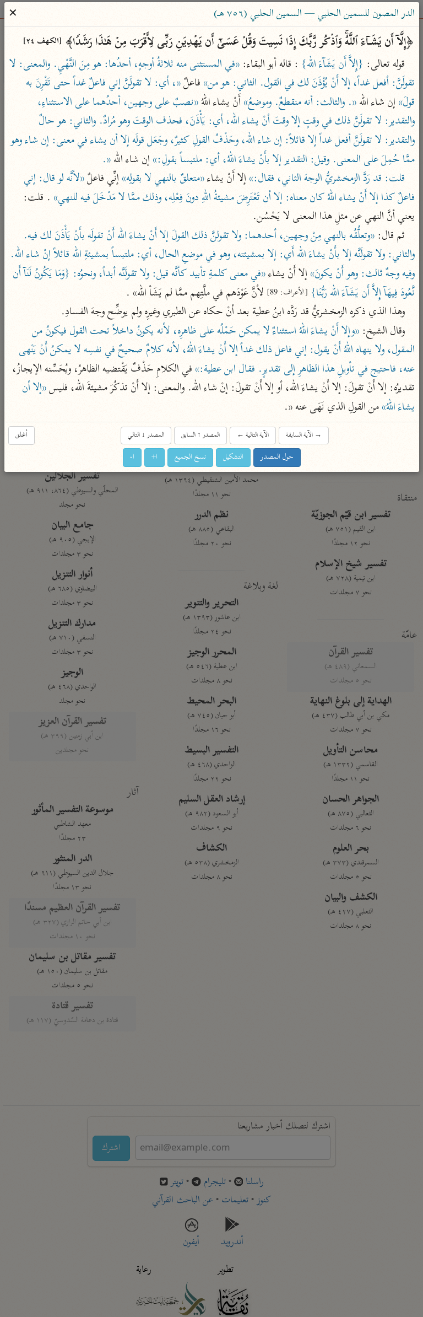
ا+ (154, 457)
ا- (132, 457)
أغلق (21, 435)
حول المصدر (277, 457)
